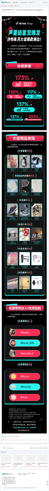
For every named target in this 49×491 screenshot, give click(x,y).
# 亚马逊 (35, 466)
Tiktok (8, 5)
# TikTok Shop (16, 436)
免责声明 (20, 474)
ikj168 (14, 12)
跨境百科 (29, 473)
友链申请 (24, 473)
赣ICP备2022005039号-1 (20, 487)
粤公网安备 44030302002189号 (31, 487)
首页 (2, 5)
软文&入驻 (19, 473)
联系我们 (33, 473)
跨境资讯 (5, 5)
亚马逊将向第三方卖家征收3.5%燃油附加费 (31, 464)
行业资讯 (14, 5)
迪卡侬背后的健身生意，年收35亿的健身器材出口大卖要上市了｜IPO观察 (18, 464)
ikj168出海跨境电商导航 (12, 487)
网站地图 (25, 474)
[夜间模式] (47, 484)
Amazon (28, 466)
